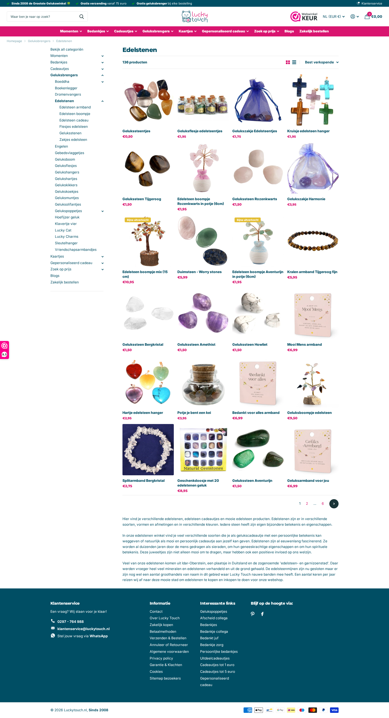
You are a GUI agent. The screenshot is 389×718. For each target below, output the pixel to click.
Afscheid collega (214, 618)
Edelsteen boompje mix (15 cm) (145, 274)
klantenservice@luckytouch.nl (83, 629)
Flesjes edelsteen (73, 126)
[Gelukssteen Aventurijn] (258, 449)
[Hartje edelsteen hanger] (148, 381)
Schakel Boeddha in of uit (102, 81)
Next (334, 503)
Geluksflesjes (66, 166)
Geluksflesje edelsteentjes (199, 131)
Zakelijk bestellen (314, 31)
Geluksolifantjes (68, 204)
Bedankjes (96, 31)
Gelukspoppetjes (68, 211)
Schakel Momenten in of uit (102, 56)
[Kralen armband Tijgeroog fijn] (313, 241)
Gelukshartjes (66, 179)
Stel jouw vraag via (82, 636)
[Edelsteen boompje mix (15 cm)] (148, 241)
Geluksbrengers (156, 31)
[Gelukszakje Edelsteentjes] (258, 100)
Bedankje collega (214, 631)
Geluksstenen (70, 133)
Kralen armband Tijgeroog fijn (312, 272)
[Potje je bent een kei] (203, 381)
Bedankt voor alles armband (256, 413)
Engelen (61, 146)
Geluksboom (65, 159)
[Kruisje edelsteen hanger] (313, 100)
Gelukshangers (67, 172)
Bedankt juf (209, 638)
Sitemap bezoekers (165, 678)
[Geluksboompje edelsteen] (313, 381)
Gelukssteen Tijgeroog (141, 199)
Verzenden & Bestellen (168, 638)
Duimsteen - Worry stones (199, 272)
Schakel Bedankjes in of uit (102, 62)
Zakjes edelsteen (73, 139)
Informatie (160, 603)
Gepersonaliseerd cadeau (223, 31)
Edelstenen (64, 41)
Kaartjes (186, 31)
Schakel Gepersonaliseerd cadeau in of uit (102, 263)
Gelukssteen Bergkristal (142, 344)
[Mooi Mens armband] (313, 313)
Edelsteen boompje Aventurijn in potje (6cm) (257, 274)
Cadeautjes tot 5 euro (217, 671)
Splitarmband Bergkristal (143, 480)
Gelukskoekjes (66, 191)
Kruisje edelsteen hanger (308, 131)
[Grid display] (288, 62)
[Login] (354, 16)
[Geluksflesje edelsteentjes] (203, 100)
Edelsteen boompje (74, 114)
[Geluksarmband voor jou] (313, 449)
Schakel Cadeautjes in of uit (102, 69)
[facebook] (262, 614)
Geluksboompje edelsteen (309, 413)
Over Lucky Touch (165, 618)
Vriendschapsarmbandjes (76, 249)
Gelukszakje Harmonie (306, 199)
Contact (156, 611)
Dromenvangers (68, 94)
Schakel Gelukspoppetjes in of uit (102, 211)
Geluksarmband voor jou (308, 480)
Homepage (14, 41)
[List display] (294, 62)
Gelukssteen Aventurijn (252, 480)
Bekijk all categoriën (66, 49)
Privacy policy (161, 658)
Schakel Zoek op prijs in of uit (102, 269)
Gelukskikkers (66, 185)
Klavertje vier (66, 224)
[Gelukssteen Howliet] (258, 313)
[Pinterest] (252, 614)
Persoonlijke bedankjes (219, 651)
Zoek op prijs (60, 269)
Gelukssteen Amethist (196, 344)
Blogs (289, 31)
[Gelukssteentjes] (148, 100)
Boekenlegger (66, 88)
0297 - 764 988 (70, 621)
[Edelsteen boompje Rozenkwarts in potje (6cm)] (203, 168)
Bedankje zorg (211, 645)
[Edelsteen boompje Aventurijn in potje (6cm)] (258, 241)
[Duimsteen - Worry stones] (203, 241)
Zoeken (81, 16)
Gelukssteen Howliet (249, 344)
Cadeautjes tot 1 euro (217, 665)
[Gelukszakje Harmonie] (313, 168)
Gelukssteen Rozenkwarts (254, 199)
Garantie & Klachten (166, 665)
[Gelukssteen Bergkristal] (148, 313)
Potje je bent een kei (194, 413)
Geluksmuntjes (67, 198)
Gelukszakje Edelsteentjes (254, 131)
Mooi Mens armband (304, 344)
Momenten (69, 31)
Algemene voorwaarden (169, 651)
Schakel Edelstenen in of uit (102, 101)
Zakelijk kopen (161, 625)
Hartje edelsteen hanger (142, 413)
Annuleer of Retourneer (169, 645)
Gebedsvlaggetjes (69, 153)
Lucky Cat (63, 230)
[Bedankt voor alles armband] (258, 381)
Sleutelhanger (66, 243)
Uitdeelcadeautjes (215, 658)
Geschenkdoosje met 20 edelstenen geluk (198, 482)
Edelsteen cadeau (73, 120)
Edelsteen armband (75, 107)
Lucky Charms (66, 236)
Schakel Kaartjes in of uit (102, 256)
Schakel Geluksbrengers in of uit (102, 75)
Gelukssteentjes (136, 131)
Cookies (156, 671)
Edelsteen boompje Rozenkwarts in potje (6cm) (200, 201)
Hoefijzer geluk (67, 217)
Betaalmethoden (163, 631)
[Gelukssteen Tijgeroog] (148, 168)
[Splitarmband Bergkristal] (148, 449)
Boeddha (62, 81)
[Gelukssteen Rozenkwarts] (258, 168)
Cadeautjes (123, 31)
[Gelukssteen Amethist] (203, 313)
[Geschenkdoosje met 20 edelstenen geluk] (203, 449)
